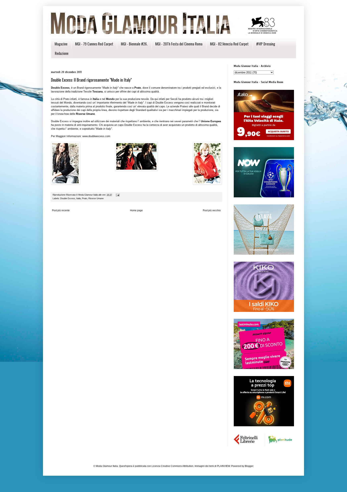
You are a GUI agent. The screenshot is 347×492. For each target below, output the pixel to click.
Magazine (61, 43)
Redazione (61, 53)
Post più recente (61, 210)
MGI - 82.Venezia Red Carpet (229, 43)
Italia (78, 198)
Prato (84, 198)
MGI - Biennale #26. (134, 43)
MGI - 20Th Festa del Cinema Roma (178, 43)
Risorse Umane (96, 198)
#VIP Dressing (265, 43)
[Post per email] (117, 195)
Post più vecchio (212, 210)
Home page (136, 210)
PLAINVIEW (223, 466)
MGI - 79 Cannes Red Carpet (94, 43)
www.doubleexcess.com (96, 136)
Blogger (249, 466)
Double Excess (67, 198)
